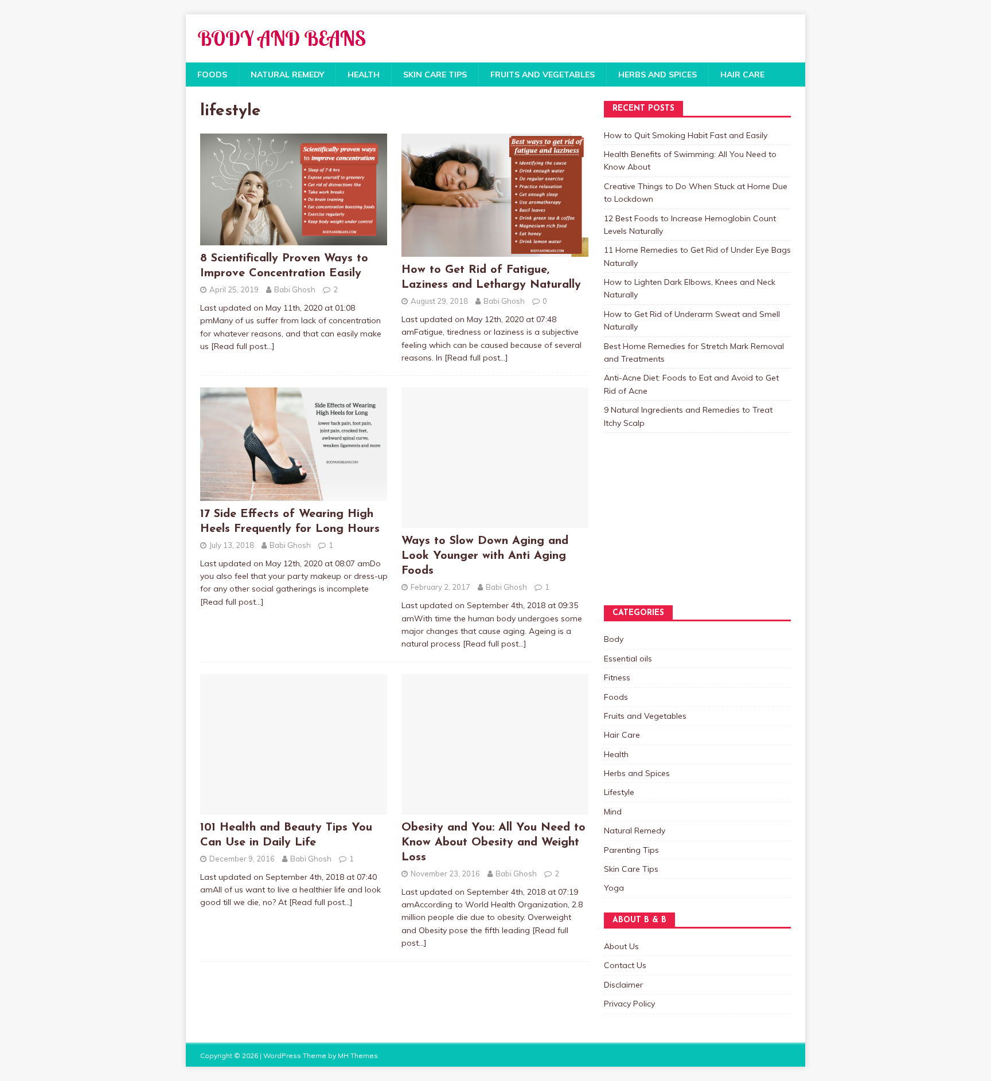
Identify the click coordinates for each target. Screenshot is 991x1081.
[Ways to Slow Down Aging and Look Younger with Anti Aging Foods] (494, 521)
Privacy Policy (629, 1003)
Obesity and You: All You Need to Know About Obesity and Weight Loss (493, 842)
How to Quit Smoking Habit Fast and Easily (685, 135)
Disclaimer (623, 985)
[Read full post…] (243, 346)
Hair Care (742, 74)
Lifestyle (619, 792)
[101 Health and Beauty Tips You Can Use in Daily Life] (293, 807)
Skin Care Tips (435, 74)
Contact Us (625, 965)
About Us (621, 946)
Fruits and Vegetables (542, 74)
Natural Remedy (287, 74)
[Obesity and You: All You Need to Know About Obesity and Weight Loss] (494, 807)
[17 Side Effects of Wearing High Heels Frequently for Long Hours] (293, 494)
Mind (613, 811)
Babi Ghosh (294, 289)
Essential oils (628, 658)
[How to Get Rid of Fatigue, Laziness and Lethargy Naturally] (494, 250)
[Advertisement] (661, 530)
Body (613, 639)
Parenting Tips (631, 850)
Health (364, 74)
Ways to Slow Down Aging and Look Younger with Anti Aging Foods (484, 556)
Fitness (617, 677)
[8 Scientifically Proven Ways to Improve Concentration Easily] (293, 239)
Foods (212, 74)
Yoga (614, 888)
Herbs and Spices (657, 74)
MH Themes (358, 1055)
